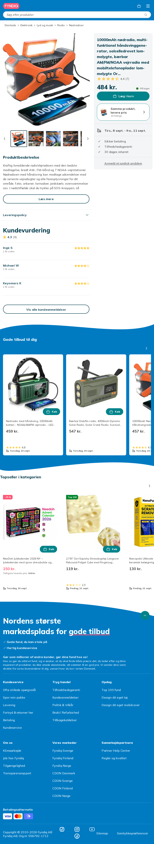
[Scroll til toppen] (144, 615)
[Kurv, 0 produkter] (138, 6)
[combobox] (77, 14)
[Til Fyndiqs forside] (11, 6)
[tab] (19, 138)
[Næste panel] (146, 348)
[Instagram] (77, 829)
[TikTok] (62, 829)
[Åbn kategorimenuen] (147, 6)
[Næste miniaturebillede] (87, 138)
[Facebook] (77, 836)
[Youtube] (92, 829)
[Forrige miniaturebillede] (4, 138)
